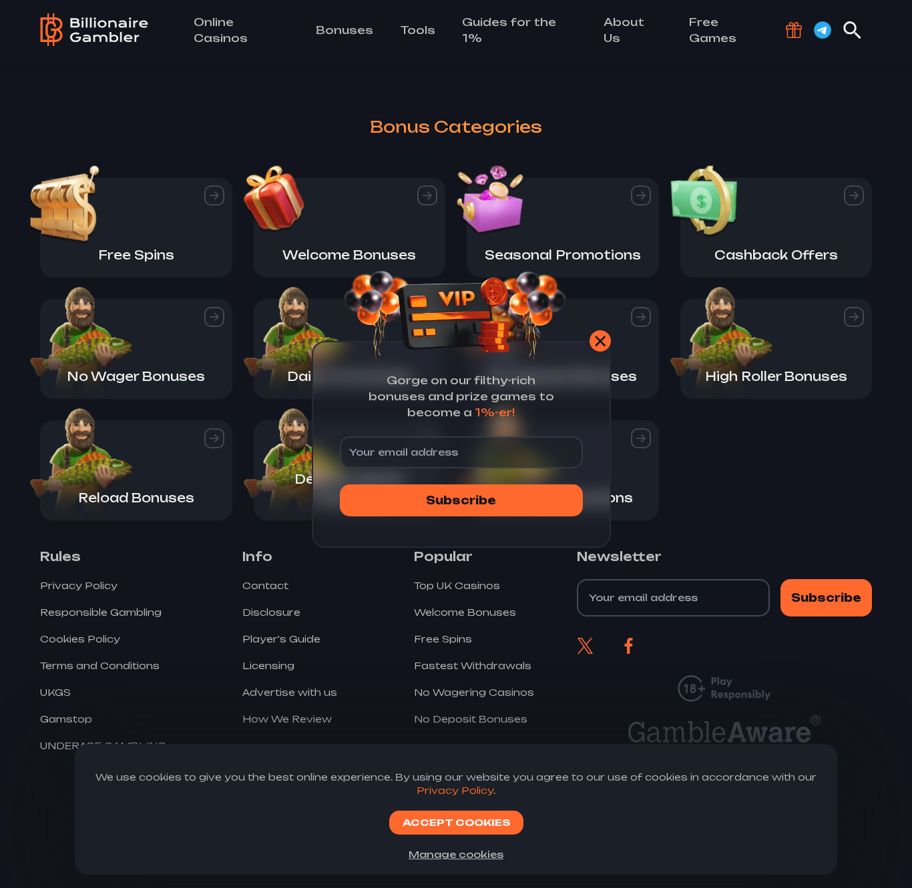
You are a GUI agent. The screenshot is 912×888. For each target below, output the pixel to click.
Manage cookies (456, 854)
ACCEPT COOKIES (456, 822)
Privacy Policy (455, 790)
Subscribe (461, 500)
